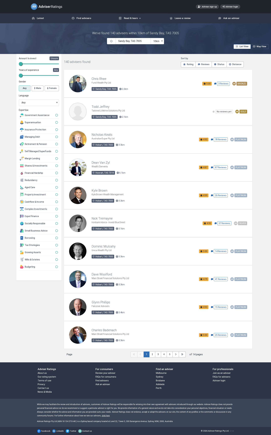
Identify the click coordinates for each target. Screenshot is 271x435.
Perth (159, 388)
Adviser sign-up (209, 6)
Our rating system (47, 377)
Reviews (205, 64)
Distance (236, 64)
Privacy (41, 384)
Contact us (43, 388)
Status (220, 64)
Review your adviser (105, 373)
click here (106, 416)
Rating (189, 64)
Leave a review (183, 18)
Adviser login (231, 6)
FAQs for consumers (106, 377)
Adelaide (160, 384)
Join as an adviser (222, 373)
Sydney (159, 377)
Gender (22, 81)
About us (42, 373)
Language (24, 95)
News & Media (45, 392)
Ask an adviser (231, 18)
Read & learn (131, 18)
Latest (40, 18)
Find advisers (84, 18)
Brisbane (160, 380)
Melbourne (161, 373)
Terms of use (44, 380)
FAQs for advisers (221, 377)
